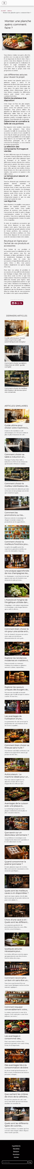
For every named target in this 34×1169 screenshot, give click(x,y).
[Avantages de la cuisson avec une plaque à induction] (17, 794)
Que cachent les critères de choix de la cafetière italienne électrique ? (16, 1096)
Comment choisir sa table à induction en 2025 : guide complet (15, 365)
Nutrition (16, 1154)
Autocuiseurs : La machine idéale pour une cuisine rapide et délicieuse (17, 778)
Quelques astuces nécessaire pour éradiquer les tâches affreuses (14, 952)
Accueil (3, 10)
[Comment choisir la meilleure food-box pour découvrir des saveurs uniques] (17, 532)
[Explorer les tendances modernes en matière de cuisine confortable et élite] (17, 648)
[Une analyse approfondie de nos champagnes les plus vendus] (17, 561)
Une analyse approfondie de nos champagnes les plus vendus (17, 573)
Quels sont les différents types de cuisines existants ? (16, 1125)
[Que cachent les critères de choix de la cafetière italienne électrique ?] (17, 1085)
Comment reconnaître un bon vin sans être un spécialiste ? (16, 980)
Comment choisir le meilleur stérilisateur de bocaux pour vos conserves (16, 390)
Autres (9, 10)
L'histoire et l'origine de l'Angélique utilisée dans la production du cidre (16, 602)
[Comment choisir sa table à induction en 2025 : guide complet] (17, 353)
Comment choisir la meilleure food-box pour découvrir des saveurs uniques (16, 545)
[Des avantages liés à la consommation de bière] (17, 1055)
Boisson (16, 1152)
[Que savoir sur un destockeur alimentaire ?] (17, 823)
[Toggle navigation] (4, 3)
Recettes (16, 1149)
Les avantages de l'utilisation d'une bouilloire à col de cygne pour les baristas (16, 720)
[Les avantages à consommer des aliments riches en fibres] (17, 1026)
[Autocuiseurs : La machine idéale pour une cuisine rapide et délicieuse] (17, 765)
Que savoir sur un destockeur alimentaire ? (17, 833)
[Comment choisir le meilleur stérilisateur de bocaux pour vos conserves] (17, 378)
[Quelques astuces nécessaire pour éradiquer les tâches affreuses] (17, 939)
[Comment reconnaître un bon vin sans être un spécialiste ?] (17, 968)
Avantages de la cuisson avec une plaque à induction (16, 805)
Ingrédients (16, 1146)
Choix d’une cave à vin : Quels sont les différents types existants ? (16, 922)
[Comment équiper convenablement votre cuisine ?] (17, 997)
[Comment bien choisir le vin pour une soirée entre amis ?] (17, 619)
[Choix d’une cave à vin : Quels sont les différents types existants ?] (17, 910)
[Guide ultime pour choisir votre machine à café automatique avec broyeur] (17, 328)
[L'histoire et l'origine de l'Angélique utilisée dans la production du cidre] (17, 590)
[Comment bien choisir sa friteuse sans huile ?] (17, 736)
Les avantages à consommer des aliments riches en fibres (16, 1038)
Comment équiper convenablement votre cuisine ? (16, 1009)
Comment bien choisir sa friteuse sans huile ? (17, 746)
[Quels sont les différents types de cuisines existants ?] (17, 1114)
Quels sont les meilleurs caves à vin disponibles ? (17, 892)
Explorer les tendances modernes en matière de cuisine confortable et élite (17, 662)
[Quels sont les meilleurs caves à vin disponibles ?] (17, 881)
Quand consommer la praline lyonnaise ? (15, 862)
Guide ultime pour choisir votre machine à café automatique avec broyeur (15, 340)
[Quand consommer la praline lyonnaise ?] (17, 852)
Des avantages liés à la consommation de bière (16, 1066)
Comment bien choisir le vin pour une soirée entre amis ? (17, 631)
